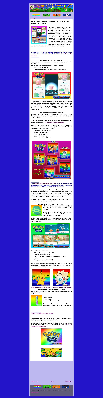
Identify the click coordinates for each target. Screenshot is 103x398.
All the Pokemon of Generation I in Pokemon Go (40, 287)
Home (52, 381)
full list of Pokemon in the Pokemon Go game (45, 183)
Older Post (68, 381)
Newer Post (34, 381)
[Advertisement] (51, 370)
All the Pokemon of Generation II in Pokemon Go (62, 287)
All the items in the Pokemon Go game (54, 122)
